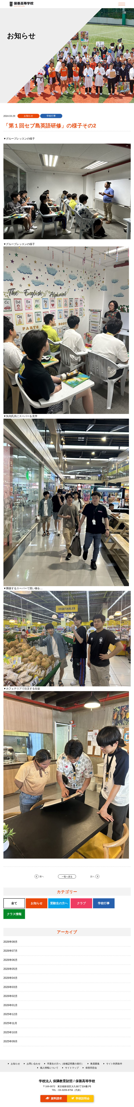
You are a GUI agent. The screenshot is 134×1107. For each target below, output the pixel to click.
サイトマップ (72, 1067)
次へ (92, 876)
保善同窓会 (91, 1067)
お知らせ (15, 1063)
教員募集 (95, 1063)
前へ (42, 876)
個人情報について (49, 1067)
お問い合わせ (33, 1063)
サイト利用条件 (114, 1063)
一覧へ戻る (67, 876)
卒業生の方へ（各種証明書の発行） (65, 1063)
